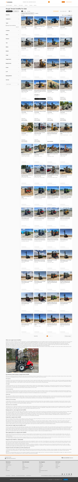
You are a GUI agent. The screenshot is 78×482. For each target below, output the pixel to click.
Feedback (57, 467)
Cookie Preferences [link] (28, 475)
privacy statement (57, 479)
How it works (21, 5)
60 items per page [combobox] (68, 336)
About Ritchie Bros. (8, 463)
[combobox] (63, 11)
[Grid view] (69, 11)
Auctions (15, 5)
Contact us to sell (58, 466)
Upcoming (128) (9, 11)
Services (26, 5)
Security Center (8, 470)
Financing (30, 5)
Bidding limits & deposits (25, 467)
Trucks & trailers (41, 466)
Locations (35, 5)
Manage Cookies (50, 479)
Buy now (40, 98)
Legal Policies (13, 475)
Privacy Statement (8, 475)
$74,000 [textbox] (36, 94)
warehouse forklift (34, 341)
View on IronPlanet (50, 99)
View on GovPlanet (63, 120)
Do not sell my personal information (20, 475)
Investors (7, 466)
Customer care (57, 463)
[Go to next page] (52, 336)
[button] (56, 11)
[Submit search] (49, 2)
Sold (15, 11)
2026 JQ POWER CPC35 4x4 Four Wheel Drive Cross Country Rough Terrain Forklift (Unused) (39, 261)
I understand (65, 479)
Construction (40, 463)
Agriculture (40, 467)
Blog (6, 469)
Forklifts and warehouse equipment (43, 470)
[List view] (71, 11)
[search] (18, 84)
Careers (7, 467)
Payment (23, 469)
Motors (40, 469)
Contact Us (71, 457)
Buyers (23, 463)
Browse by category (9, 5)
